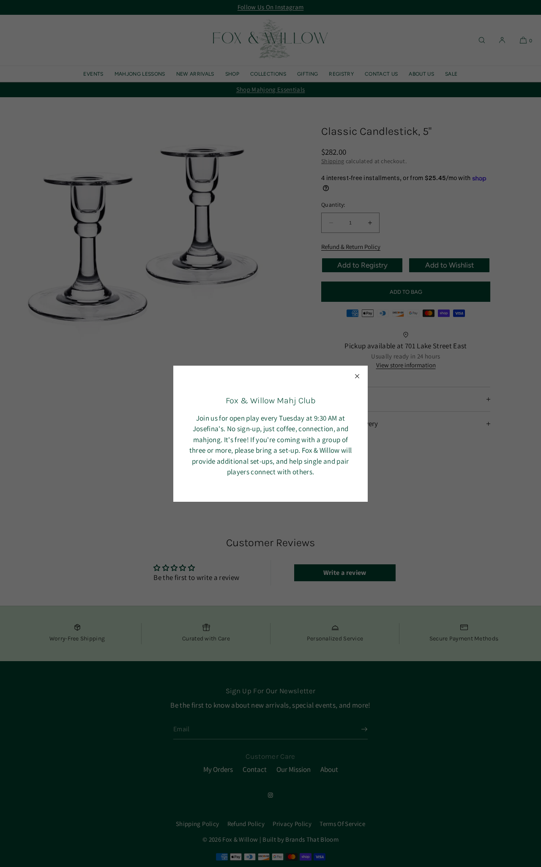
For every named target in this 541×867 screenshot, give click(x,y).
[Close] (357, 376)
